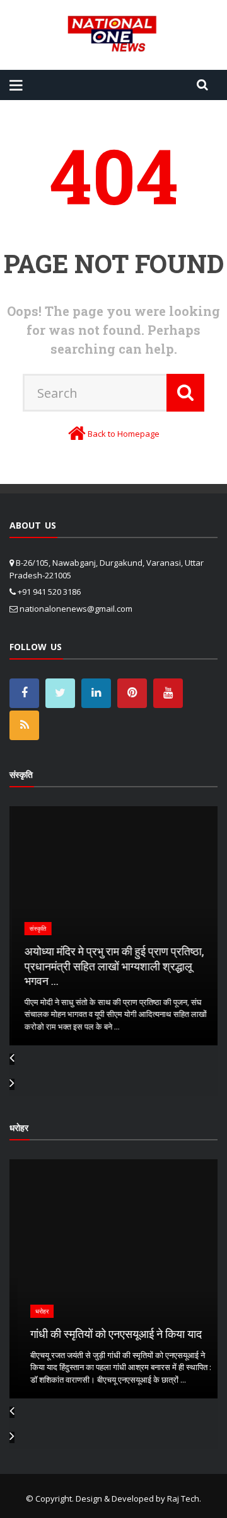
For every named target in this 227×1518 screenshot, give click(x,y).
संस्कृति (35, 929)
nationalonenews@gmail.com (76, 608)
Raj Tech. (184, 1498)
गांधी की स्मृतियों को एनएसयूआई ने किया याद (108, 1333)
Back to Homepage (124, 433)
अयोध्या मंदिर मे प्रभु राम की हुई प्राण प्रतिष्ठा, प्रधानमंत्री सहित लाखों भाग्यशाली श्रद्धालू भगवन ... (112, 965)
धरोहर (33, 1311)
